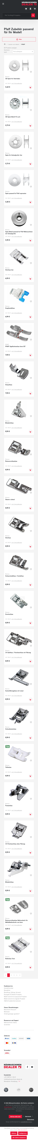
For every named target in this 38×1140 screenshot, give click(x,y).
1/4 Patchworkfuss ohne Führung (15, 844)
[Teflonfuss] (19, 754)
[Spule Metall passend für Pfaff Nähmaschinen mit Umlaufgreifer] (19, 218)
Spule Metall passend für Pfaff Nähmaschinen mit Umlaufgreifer (19, 233)
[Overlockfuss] (19, 601)
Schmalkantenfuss (10, 729)
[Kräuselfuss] (19, 371)
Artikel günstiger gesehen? (12, 1014)
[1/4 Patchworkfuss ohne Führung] (19, 830)
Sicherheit (7, 1025)
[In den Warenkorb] (31, 87)
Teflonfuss (8, 767)
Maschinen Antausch (10, 1009)
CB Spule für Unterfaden (12, 79)
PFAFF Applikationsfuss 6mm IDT (15, 346)
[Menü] (3, 3)
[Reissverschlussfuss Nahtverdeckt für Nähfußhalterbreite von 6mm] (19, 907)
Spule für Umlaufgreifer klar (13, 155)
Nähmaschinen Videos (10, 1022)
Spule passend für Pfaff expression (15, 193)
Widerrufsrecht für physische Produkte (15, 997)
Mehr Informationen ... (23, 1130)
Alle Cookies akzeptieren (19, 1137)
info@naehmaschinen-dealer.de (13, 1079)
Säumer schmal (10, 499)
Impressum (28, 1116)
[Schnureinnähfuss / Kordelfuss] (19, 563)
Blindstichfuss (9, 423)
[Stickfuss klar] (19, 256)
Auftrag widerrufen (15, 1116)
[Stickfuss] (19, 524)
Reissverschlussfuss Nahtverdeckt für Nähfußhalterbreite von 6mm (16, 921)
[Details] (31, 432)
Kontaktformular (8, 988)
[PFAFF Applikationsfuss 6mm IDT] (19, 333)
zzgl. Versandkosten (16, 83)
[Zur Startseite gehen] (29, 3)
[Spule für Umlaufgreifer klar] (19, 142)
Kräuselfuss (8, 385)
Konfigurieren (23, 1133)
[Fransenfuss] (19, 792)
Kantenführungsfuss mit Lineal (14, 691)
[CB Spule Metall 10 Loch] (19, 103)
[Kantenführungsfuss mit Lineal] (19, 677)
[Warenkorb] (35, 8)
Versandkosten (8, 1107)
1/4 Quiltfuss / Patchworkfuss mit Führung (18, 652)
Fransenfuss (8, 806)
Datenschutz (30, 1119)
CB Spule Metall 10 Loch (12, 117)
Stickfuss (8, 538)
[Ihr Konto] (30, 8)
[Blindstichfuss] (19, 409)
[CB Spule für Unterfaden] (19, 65)
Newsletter (7, 990)
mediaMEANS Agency (26, 1122)
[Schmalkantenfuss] (19, 716)
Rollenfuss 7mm (10, 959)
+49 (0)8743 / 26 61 (10, 1077)
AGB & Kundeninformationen (12, 1001)
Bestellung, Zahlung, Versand (12, 992)
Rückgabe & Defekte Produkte (13, 994)
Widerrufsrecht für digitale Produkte (14, 999)
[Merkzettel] (26, 8)
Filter (20, 39)
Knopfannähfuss (10, 308)
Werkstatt (7, 1012)
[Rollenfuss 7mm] (19, 945)
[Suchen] (33, 15)
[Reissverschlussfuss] (19, 448)
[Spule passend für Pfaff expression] (19, 180)
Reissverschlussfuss (11, 461)
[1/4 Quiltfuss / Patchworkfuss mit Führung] (19, 639)
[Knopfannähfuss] (19, 295)
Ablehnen (13, 1133)
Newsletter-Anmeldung (10, 1081)
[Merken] (31, 72)
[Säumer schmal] (19, 486)
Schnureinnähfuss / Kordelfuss (14, 576)
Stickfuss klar (9, 270)
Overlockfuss (9, 614)
